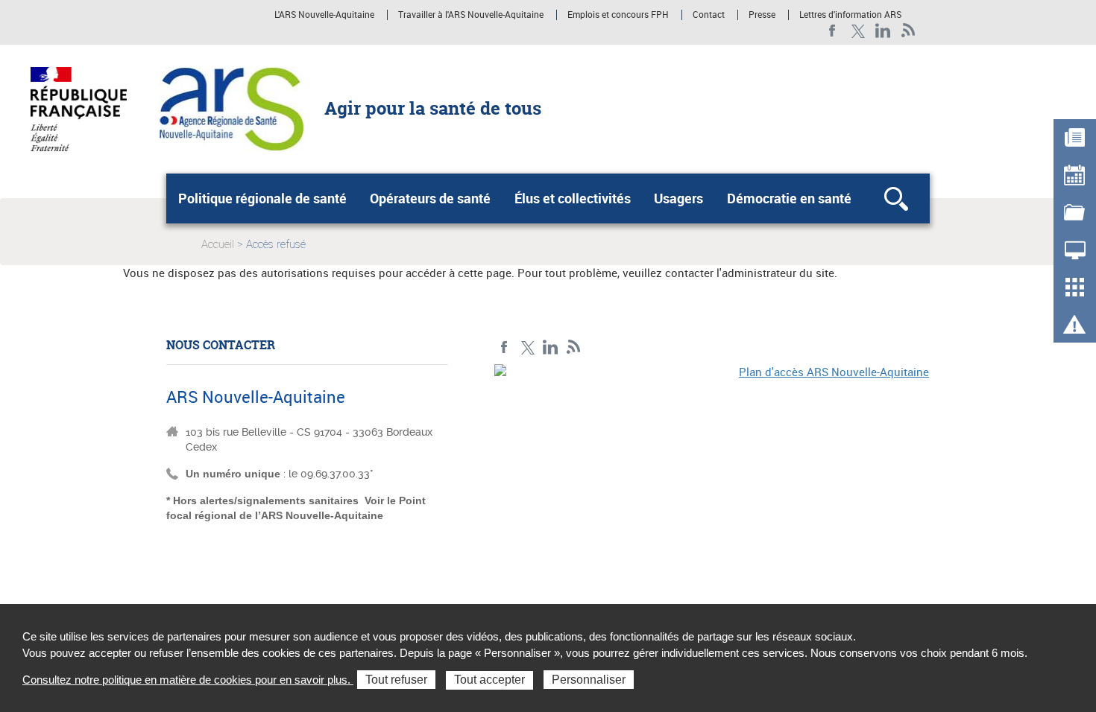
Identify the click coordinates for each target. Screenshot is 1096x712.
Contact (709, 15)
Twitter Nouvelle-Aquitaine (858, 31)
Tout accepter (489, 679)
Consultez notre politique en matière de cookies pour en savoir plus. (187, 679)
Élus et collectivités (572, 198)
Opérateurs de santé (430, 198)
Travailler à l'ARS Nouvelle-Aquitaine (471, 15)
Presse (762, 15)
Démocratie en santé (789, 198)
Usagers (678, 198)
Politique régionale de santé (262, 198)
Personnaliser (589, 679)
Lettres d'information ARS (850, 15)
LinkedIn (883, 31)
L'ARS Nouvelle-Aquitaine (324, 15)
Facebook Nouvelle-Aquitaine (832, 31)
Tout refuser (396, 679)
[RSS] (908, 31)
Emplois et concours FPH (618, 15)
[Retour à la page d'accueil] (231, 108)
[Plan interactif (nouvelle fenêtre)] (712, 467)
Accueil (217, 244)
